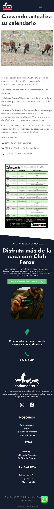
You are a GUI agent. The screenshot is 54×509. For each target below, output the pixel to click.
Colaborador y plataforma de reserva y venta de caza (27, 342)
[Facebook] (32, 405)
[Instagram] (22, 405)
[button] (40, 7)
